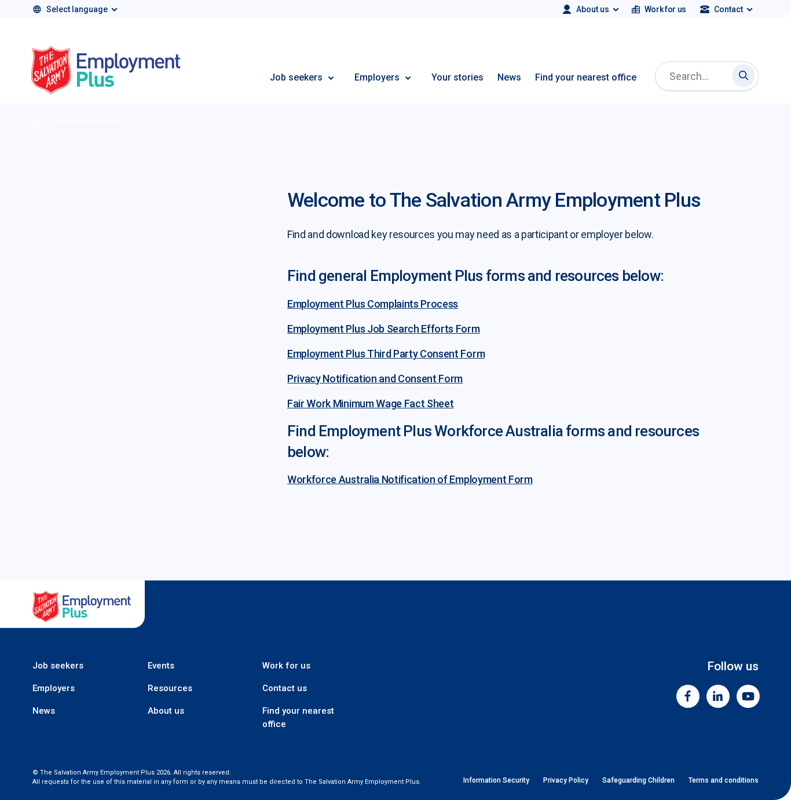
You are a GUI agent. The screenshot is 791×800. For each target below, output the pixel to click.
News (509, 77)
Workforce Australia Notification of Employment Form (410, 479)
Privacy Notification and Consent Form (375, 378)
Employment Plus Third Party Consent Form (386, 354)
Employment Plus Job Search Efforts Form (383, 329)
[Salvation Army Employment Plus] (106, 72)
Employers (377, 77)
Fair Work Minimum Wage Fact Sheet (370, 403)
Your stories (457, 77)
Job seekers (296, 77)
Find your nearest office (585, 77)
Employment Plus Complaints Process (372, 304)
